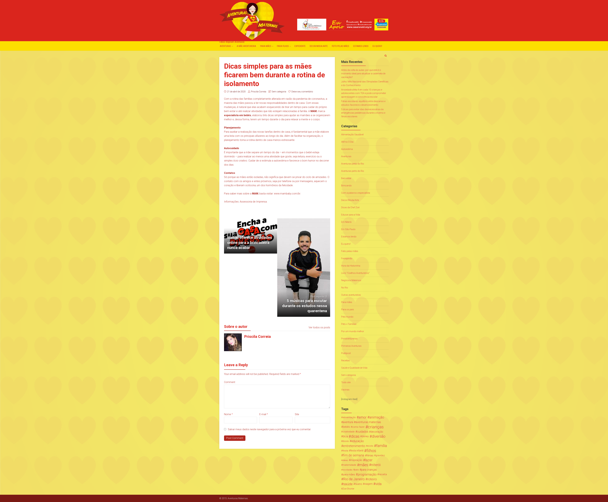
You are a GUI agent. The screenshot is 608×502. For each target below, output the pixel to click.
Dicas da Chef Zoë (350, 207)
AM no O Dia (347, 142)
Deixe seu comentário (302, 91)
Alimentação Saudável (352, 134)
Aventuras (225, 46)
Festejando (346, 258)
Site (297, 414)
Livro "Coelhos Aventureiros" (355, 273)
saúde (348, 484)
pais (357, 469)
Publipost (346, 353)
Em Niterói (346, 222)
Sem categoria (279, 91)
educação (357, 441)
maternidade (349, 464)
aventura (348, 422)
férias (370, 455)
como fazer (358, 426)
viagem (368, 483)
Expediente (300, 46)
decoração (377, 431)
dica (345, 436)
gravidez (380, 455)
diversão (378, 436)
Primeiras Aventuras (351, 346)
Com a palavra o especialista (355, 193)
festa (345, 450)
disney (365, 436)
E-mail (263, 414)
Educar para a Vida (350, 214)
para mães (349, 474)
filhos (371, 451)
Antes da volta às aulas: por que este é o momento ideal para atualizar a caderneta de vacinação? (363, 73)
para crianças (369, 469)
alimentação (349, 417)
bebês (346, 426)
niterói (376, 465)
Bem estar (346, 178)
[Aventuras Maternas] (252, 20)
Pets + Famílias (348, 324)
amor (363, 417)
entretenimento (354, 446)
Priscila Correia (258, 91)
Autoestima (347, 149)
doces (345, 441)
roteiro (372, 479)
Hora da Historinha (350, 265)
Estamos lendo (360, 46)
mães (363, 465)
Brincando (346, 185)
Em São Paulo (348, 229)
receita (383, 474)
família (381, 446)
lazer (368, 460)
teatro (358, 484)
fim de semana (353, 455)
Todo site (346, 382)
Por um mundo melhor (352, 331)
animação (376, 417)
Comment (229, 382)
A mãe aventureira (246, 46)
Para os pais (347, 309)
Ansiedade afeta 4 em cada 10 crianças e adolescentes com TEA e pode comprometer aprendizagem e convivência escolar (363, 93)
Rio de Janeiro (354, 479)
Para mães (265, 46)
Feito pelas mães (340, 46)
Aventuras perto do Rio (352, 163)
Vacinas (345, 389)
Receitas (345, 360)
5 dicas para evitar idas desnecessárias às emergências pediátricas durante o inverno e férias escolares (363, 113)
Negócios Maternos (351, 280)
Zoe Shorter (348, 488)
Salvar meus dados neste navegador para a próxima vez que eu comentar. (269, 429)
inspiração (356, 460)
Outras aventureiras (351, 295)
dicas (355, 436)
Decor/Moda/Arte (319, 46)
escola (370, 446)
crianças (376, 427)
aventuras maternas (368, 422)
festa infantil (356, 450)
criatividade (349, 431)
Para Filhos (283, 46)
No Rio (344, 287)
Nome (228, 414)
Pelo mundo (347, 316)
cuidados (362, 431)
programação (367, 474)
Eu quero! (377, 46)
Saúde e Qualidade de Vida (354, 368)
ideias (345, 460)
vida (378, 484)
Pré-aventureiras (349, 338)
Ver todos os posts (319, 327)
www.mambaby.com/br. (287, 193)
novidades (347, 469)
